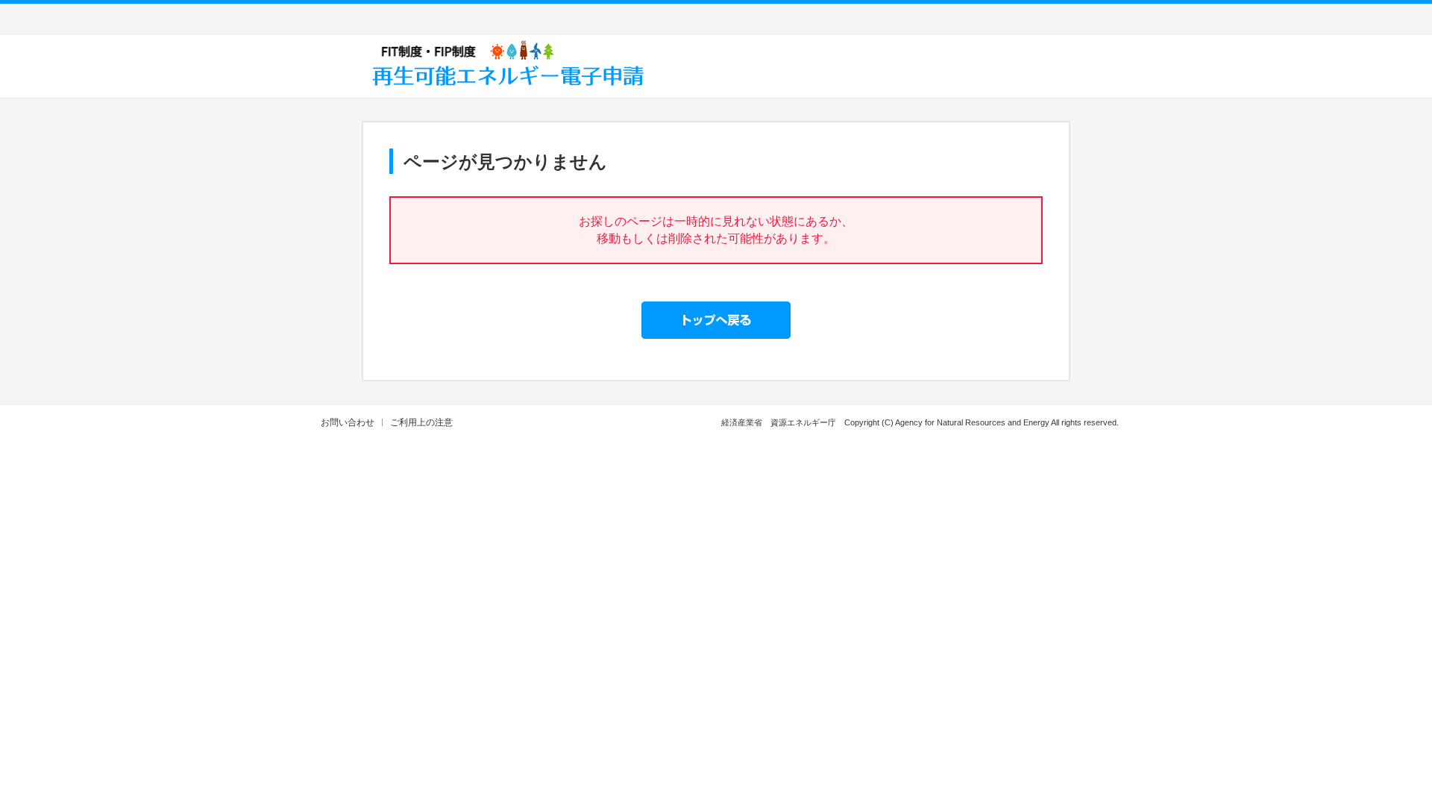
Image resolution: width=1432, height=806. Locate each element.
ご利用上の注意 (421, 422)
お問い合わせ (347, 422)
